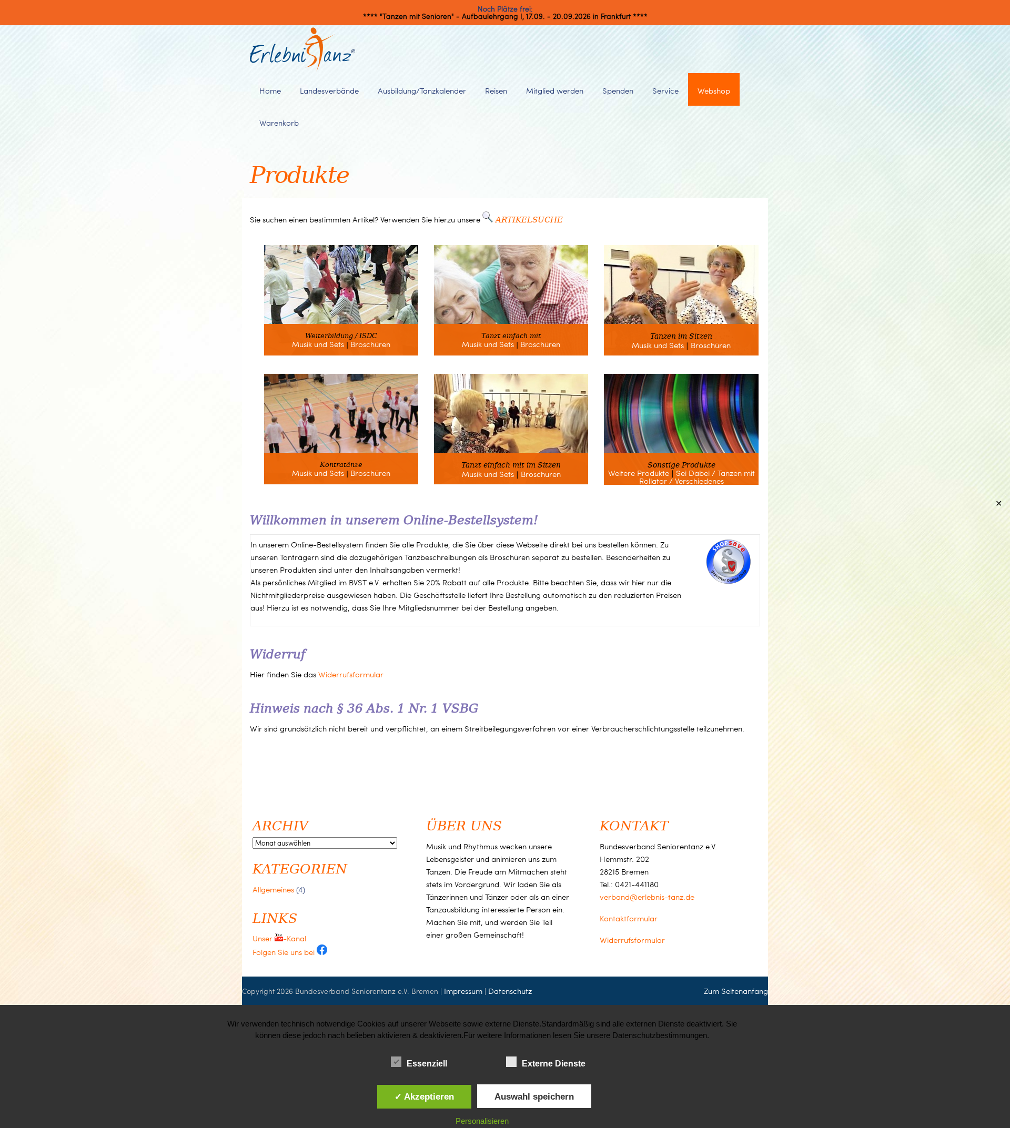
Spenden (617, 90)
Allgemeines (273, 889)
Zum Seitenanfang (736, 990)
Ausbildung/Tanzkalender (422, 90)
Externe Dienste (553, 1063)
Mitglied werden (554, 90)
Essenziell (427, 1063)
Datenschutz (510, 990)
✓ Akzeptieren (424, 1096)
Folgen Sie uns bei (284, 952)
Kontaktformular (629, 918)
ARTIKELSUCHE (529, 219)
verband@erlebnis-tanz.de (647, 896)
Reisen (496, 90)
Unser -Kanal (279, 938)
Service (665, 90)
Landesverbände (329, 90)
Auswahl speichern (534, 1096)
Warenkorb (279, 122)
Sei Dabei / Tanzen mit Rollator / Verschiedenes (697, 477)
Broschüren (370, 344)
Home (270, 90)
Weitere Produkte (638, 473)
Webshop (714, 90)
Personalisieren (482, 1120)
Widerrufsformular (350, 674)
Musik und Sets (318, 344)
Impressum (463, 990)
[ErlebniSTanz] (302, 69)
